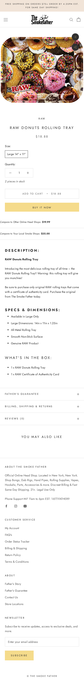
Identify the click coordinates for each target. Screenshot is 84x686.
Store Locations (14, 604)
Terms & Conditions (17, 562)
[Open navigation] (6, 19)
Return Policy (13, 555)
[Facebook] (6, 505)
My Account (12, 528)
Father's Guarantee (22, 394)
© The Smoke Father (42, 676)
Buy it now (42, 207)
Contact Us (11, 597)
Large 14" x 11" (16, 154)
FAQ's (8, 535)
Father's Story (13, 584)
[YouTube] (25, 505)
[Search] (71, 19)
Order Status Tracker (17, 541)
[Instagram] (15, 505)
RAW (42, 118)
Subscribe (19, 655)
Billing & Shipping (16, 548)
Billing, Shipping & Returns (29, 406)
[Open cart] (78, 20)
